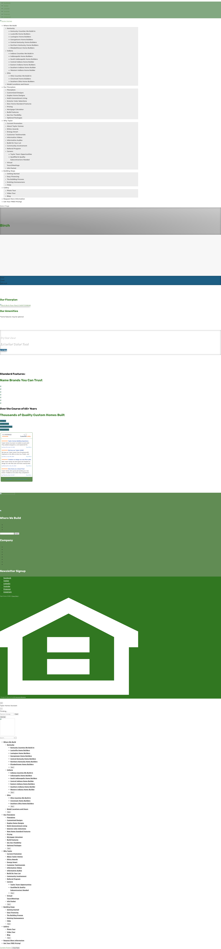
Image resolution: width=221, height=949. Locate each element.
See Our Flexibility (14, 115)
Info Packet (11, 168)
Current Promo (5, 948)
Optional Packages (14, 118)
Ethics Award (4, 424)
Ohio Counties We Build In (20, 76)
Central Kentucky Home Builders (23, 42)
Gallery (6, 188)
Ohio (9, 73)
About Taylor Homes (15, 126)
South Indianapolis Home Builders (24, 59)
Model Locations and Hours (18, 84)
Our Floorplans (9, 87)
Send (16, 714)
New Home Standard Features (19, 104)
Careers (10, 151)
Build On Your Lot (14, 143)
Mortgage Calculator (15, 109)
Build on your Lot (6, 427)
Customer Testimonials (16, 135)
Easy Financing (13, 177)
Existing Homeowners (16, 182)
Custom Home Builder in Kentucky (14, 525)
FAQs (9, 185)
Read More (29, 447)
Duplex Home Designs (16, 95)
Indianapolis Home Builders (21, 56)
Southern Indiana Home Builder (23, 67)
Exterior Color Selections (17, 101)
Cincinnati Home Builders (20, 79)
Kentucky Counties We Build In (22, 31)
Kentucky (11, 28)
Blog (9, 196)
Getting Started (13, 174)
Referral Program (14, 149)
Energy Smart (12, 132)
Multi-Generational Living (17, 98)
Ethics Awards (12, 129)
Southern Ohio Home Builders (22, 81)
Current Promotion (14, 123)
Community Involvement (17, 146)
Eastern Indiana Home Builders (22, 65)
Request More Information (14, 199)
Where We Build (10, 26)
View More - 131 (16, 479)
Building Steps (9, 171)
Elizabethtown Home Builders (22, 48)
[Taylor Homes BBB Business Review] (12, 511)
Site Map (6, 564)
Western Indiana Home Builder (22, 70)
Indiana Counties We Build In (22, 54)
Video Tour (11, 193)
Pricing (10, 107)
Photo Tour (11, 190)
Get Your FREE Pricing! (12, 202)
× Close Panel (15, 947)
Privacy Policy (15, 596)
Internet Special (8, 557)
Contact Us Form (8, 562)
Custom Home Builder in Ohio (13, 530)
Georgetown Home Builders (21, 40)
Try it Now (3, 350)
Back (12, 767)
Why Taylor (8, 121)
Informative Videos (14, 137)
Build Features (13, 112)
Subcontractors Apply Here (12, 554)
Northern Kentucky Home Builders (24, 45)
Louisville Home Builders (20, 34)
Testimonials (4, 430)
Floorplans (11, 90)
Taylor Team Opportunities (21, 154)
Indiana (10, 51)
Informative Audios (14, 140)
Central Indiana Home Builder (22, 62)
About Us (3, 421)
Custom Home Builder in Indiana (14, 527)
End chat (3, 717)
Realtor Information (9, 552)
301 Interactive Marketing (19, 697)
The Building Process (15, 179)
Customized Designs (15, 93)
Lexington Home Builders (20, 37)
